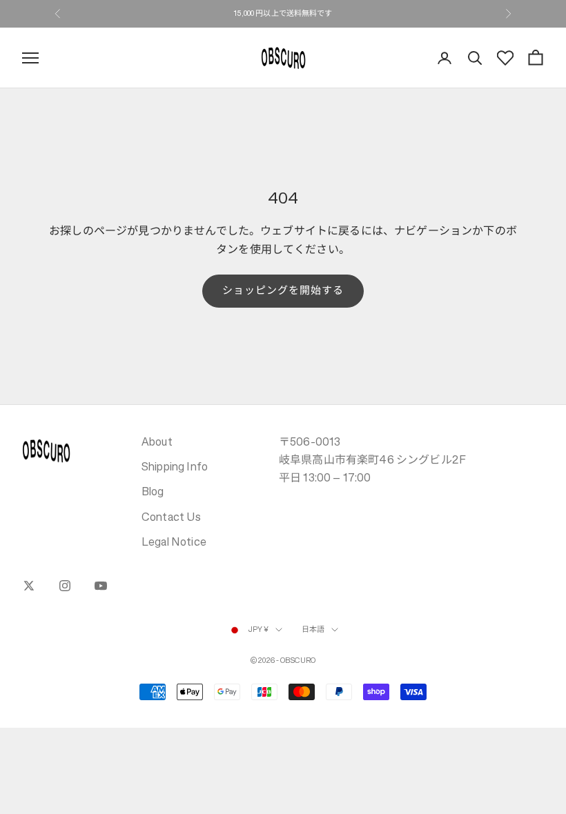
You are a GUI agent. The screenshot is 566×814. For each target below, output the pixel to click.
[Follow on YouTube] (101, 586)
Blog (153, 491)
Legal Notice (174, 541)
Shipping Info (175, 466)
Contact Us (172, 516)
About (157, 441)
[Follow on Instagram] (65, 586)
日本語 (313, 629)
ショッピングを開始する (283, 290)
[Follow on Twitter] (29, 586)
